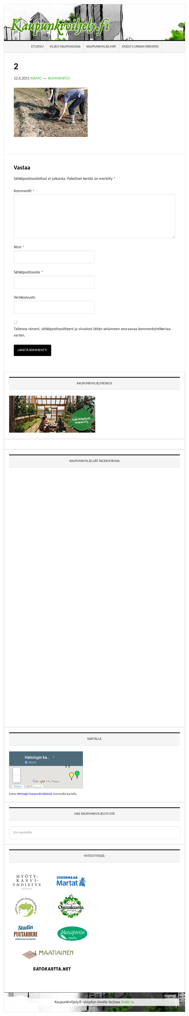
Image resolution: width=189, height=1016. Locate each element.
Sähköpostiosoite (28, 272)
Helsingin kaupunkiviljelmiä (34, 794)
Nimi (19, 247)
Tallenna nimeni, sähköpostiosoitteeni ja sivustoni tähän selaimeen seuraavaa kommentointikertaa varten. (92, 332)
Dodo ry (127, 1002)
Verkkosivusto (24, 298)
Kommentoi (59, 79)
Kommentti (24, 191)
